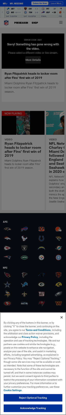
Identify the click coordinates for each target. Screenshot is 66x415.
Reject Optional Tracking (33, 397)
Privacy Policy (30, 337)
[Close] (62, 317)
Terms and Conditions (38, 330)
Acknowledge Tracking (33, 408)
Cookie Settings (13, 390)
